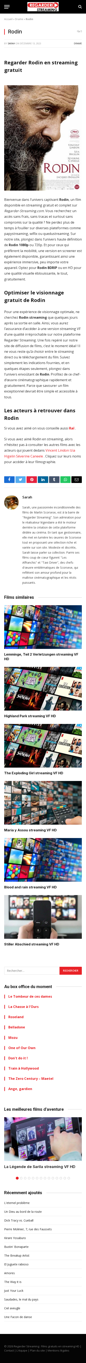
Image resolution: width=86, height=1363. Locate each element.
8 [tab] (45, 1178)
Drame (19, 19)
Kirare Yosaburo (15, 1238)
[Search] (79, 6)
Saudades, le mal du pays (21, 1299)
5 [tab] (33, 1178)
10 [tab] (53, 1178)
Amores (9, 1273)
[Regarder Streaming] (43, 6)
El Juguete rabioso (16, 1264)
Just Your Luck (13, 1291)
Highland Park (15, 716)
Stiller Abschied (17, 944)
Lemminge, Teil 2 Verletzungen (29, 654)
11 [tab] (57, 1178)
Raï (71, 428)
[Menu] (7, 6)
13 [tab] (65, 1178)
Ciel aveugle (12, 1308)
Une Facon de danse (18, 1317)
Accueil (8, 19)
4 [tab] (29, 1178)
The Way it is (13, 1282)
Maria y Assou (16, 830)
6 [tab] (37, 1178)
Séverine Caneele (29, 456)
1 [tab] (17, 1178)
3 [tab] (25, 1178)
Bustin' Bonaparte (16, 1247)
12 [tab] (61, 1178)
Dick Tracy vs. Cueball (18, 1220)
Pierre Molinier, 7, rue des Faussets (28, 1229)
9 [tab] (49, 1178)
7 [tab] (41, 1178)
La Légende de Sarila (23, 1166)
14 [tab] (69, 1178)
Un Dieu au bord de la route (23, 1212)
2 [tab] (21, 1178)
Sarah (11, 43)
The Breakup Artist (16, 1255)
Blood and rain (16, 887)
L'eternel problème (17, 1203)
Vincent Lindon (57, 450)
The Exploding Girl (19, 773)
